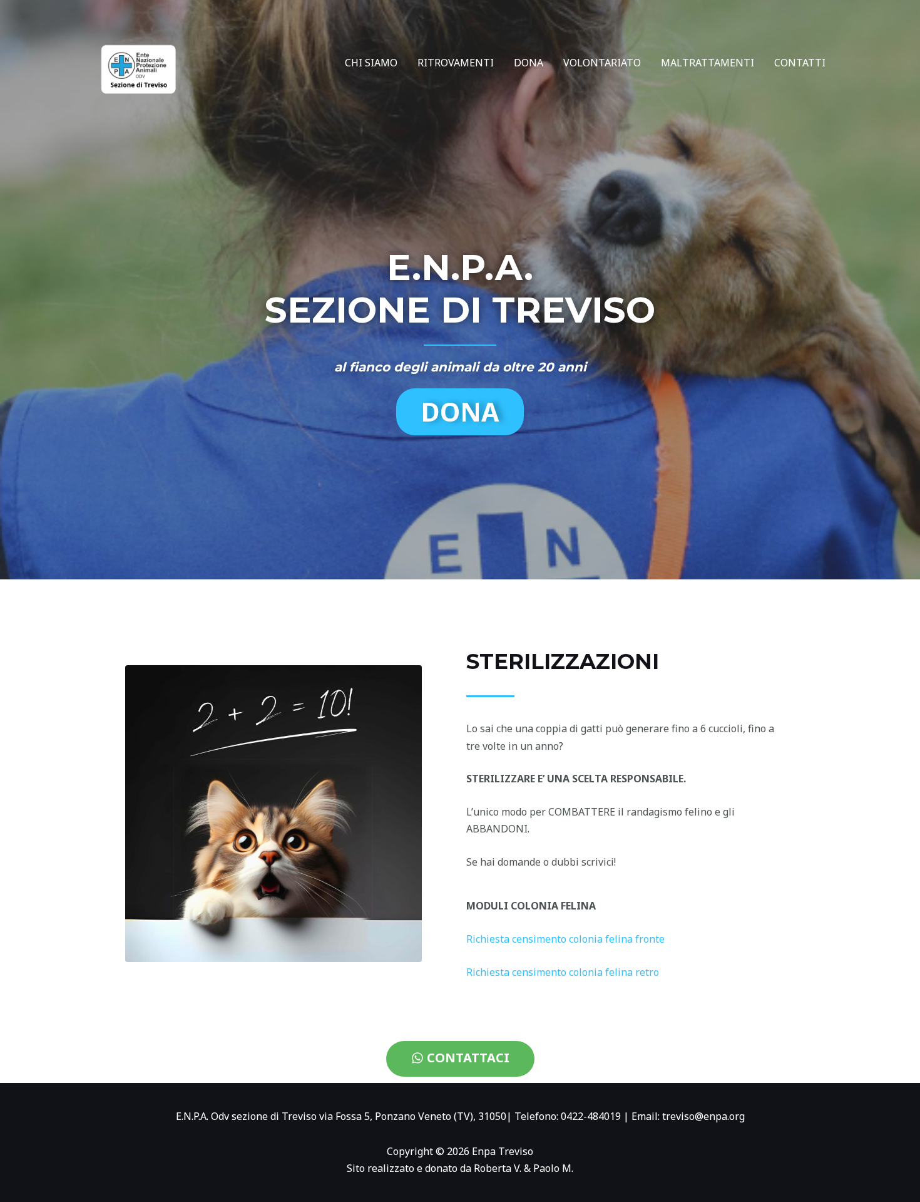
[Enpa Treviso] (137, 61)
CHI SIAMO (371, 63)
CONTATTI (799, 63)
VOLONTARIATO (602, 63)
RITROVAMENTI (455, 63)
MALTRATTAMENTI (707, 63)
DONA (528, 63)
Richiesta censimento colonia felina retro (562, 972)
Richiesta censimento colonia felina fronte (565, 939)
